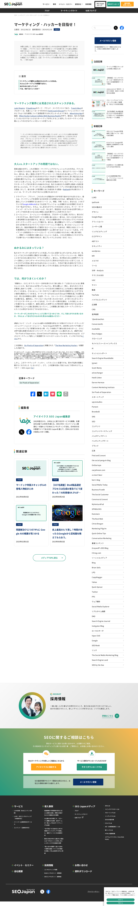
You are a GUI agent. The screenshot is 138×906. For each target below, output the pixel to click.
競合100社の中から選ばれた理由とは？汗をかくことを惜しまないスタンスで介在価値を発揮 (53, 841)
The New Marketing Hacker (66, 345)
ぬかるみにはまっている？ (29, 86)
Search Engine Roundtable (102, 358)
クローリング (97, 338)
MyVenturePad (98, 504)
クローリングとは (110, 813)
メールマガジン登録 (108, 40)
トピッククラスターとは (112, 809)
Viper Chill (96, 635)
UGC (94, 280)
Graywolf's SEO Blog (100, 548)
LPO (93, 572)
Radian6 (66, 189)
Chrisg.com (96, 553)
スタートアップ (98, 397)
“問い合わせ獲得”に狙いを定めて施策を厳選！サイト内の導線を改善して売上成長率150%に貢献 (53, 850)
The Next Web (97, 518)
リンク (94, 650)
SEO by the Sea (98, 665)
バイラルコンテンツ (99, 299)
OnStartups (96, 465)
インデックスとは (110, 816)
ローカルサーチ (98, 631)
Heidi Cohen (97, 377)
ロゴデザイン (97, 236)
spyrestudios (97, 402)
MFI (93, 256)
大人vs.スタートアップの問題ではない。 (34, 83)
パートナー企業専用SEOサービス (23, 823)
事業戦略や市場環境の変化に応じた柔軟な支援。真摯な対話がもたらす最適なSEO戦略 (53, 813)
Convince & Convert (100, 499)
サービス (46, 4)
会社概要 (18, 871)
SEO (93, 421)
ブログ (47, 10)
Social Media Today (100, 484)
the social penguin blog (101, 460)
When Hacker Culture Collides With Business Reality (40, 116)
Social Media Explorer (100, 606)
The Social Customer (100, 494)
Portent (95, 406)
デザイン (95, 212)
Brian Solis (96, 567)
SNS (93, 416)
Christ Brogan (97, 523)
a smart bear (97, 475)
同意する (120, 903)
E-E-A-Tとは (108, 823)
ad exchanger (97, 372)
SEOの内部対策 (109, 819)
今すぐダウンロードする (92, 767)
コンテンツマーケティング (102, 431)
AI (92, 348)
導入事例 (48, 806)
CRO (93, 309)
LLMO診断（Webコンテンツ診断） (23, 812)
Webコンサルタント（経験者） (53, 873)
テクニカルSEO (98, 275)
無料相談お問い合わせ (127, 4)
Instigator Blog (98, 626)
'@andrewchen (98, 319)
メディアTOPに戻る (49, 557)
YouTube (95, 295)
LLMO (94, 197)
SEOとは (107, 806)
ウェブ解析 (96, 601)
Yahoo (94, 582)
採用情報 (88, 4)
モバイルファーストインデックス (104, 343)
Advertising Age (76, 113)
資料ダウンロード (113, 4)
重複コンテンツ (98, 543)
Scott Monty (97, 368)
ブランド (95, 445)
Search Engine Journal (101, 621)
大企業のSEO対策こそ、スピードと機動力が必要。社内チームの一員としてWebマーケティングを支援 (53, 822)
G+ (32, 368)
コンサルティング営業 (50, 869)
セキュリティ (97, 246)
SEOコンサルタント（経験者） (53, 876)
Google (26, 204)
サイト (94, 285)
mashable (96, 329)
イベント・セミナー (65, 4)
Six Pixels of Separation (33, 345)
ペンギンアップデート (100, 441)
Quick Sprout (97, 587)
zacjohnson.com (98, 470)
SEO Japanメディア (100, 4)
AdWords (32, 204)
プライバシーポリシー (93, 891)
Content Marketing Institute (103, 387)
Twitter (95, 592)
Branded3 (96, 411)
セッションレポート (99, 353)
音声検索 (95, 314)
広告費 (94, 304)
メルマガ (95, 260)
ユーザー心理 (97, 226)
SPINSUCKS (96, 509)
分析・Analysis (98, 270)
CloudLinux (31, 108)
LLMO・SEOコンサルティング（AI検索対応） (23, 817)
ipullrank (95, 202)
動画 (93, 290)
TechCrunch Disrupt (56, 110)
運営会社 (78, 4)
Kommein (96, 514)
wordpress (96, 251)
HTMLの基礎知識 (110, 833)
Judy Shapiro (19, 108)
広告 (93, 450)
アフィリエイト (98, 221)
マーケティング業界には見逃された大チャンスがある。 (39, 81)
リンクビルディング (99, 231)
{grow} (94, 363)
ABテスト (95, 241)
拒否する (120, 899)
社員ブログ (90, 10)
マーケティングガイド (69, 10)
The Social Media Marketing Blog (105, 655)
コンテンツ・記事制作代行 (21, 828)
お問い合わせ (81, 865)
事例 (54, 4)
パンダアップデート (99, 436)
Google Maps (97, 217)
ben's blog (96, 480)
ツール (94, 265)
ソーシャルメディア (99, 557)
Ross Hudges (97, 333)
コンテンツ (96, 426)
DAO (93, 616)
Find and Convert (99, 455)
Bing (94, 562)
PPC (93, 596)
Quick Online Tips (99, 533)
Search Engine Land (100, 660)
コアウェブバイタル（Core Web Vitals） (114, 838)
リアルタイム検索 (98, 611)
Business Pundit (98, 489)
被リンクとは (109, 830)
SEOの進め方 (97, 207)
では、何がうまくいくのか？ (30, 89)
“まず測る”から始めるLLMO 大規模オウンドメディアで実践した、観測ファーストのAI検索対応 (53, 832)
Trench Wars (76, 108)
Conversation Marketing (101, 538)
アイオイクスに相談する (46, 767)
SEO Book (96, 645)
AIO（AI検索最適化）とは (112, 826)
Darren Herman (98, 382)
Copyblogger (97, 577)
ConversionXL (97, 324)
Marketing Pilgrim (99, 528)
